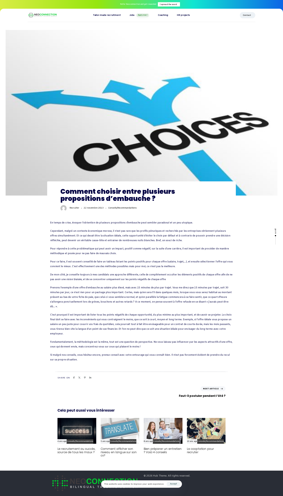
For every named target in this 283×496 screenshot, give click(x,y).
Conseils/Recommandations (122, 208)
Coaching (163, 15)
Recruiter (74, 208)
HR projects (183, 15)
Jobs (139, 15)
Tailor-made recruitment (107, 15)
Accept (173, 484)
